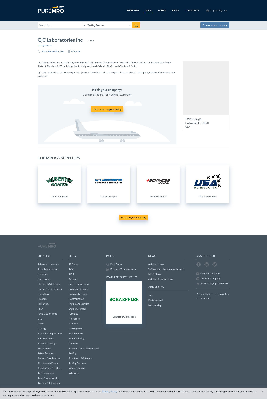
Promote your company (214, 25)
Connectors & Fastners (50, 288)
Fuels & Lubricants (47, 313)
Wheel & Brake (77, 368)
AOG (71, 269)
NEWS (175, 10)
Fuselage (73, 313)
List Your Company (210, 278)
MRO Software (46, 338)
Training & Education (49, 382)
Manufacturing (77, 338)
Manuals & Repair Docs (50, 333)
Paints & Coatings (47, 343)
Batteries (43, 273)
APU (71, 273)
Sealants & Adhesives (49, 358)
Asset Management (48, 269)
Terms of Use (222, 293)
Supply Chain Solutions (49, 368)
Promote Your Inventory (123, 269)
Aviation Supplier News (160, 278)
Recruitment (44, 348)
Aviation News (156, 264)
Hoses (41, 323)
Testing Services (45, 45)
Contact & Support (210, 273)
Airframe (73, 264)
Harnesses (74, 318)
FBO (40, 308)
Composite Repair (78, 293)
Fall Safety (43, 303)
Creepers (42, 298)
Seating (72, 353)
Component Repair (79, 288)
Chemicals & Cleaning (49, 283)
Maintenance (76, 333)
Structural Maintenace (80, 358)
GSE (40, 318)
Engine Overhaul (77, 308)
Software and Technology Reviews (166, 269)
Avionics (73, 278)
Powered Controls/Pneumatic (84, 348)
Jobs (150, 295)
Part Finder (116, 264)
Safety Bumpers (46, 353)
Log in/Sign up (218, 10)
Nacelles (73, 343)
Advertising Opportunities (214, 283)
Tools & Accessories (48, 377)
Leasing (42, 328)
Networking (154, 305)
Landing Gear (76, 328)
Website (75, 51)
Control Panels (76, 298)
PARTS (162, 10)
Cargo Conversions (79, 283)
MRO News (154, 273)
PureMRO (47, 246)
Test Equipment (46, 372)
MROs (149, 10)
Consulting (43, 293)
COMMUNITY (192, 10)
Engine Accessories (79, 303)
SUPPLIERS (133, 10)
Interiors (73, 323)
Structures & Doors (48, 363)
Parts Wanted (155, 300)
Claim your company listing (107, 109)
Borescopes (44, 278)
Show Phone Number (53, 51)
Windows (74, 372)
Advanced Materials (48, 264)
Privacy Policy (204, 293)
